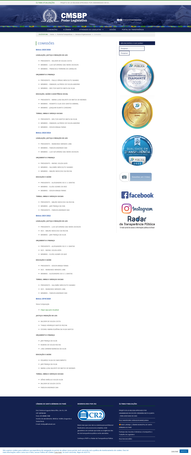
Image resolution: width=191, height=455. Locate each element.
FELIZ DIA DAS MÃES (125, 439)
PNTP (87, 438)
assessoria (92, 428)
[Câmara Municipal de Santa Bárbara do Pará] (64, 15)
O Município (52, 29)
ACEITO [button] (184, 451)
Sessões (112, 29)
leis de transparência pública (87, 433)
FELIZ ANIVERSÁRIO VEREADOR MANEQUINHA (77, 3)
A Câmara (67, 29)
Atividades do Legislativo (90, 29)
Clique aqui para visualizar (50, 310)
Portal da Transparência (133, 29)
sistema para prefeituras (104, 425)
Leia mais (58, 452)
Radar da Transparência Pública (102, 438)
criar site (91, 425)
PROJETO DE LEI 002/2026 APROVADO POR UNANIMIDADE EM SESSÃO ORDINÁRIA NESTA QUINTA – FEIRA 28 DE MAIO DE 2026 (136, 413)
